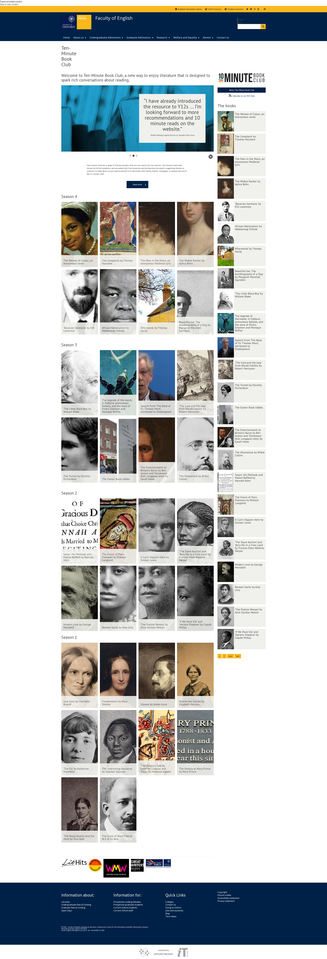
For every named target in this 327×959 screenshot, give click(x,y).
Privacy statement (226, 901)
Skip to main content (9, 4)
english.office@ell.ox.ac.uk (75, 930)
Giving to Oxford (173, 907)
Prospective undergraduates (127, 901)
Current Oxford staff (123, 910)
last (238, 656)
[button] (130, 156)
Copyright (222, 892)
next (230, 656)
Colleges (169, 901)
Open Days (66, 910)
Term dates (170, 916)
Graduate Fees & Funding (73, 907)
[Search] (263, 26)
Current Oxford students (125, 907)
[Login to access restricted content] (265, 9)
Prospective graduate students (128, 904)
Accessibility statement (228, 898)
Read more (137, 184)
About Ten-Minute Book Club (241, 90)
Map (167, 913)
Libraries (65, 901)
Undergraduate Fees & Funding (76, 904)
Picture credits (224, 895)
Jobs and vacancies (174, 910)
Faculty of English (114, 18)
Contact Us (170, 904)
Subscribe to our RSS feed (243, 96)
